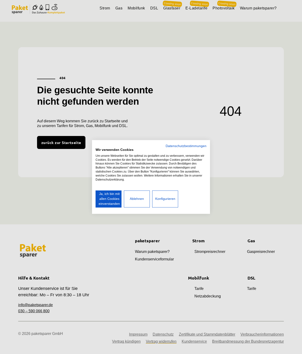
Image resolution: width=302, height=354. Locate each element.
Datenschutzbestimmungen (186, 146)
